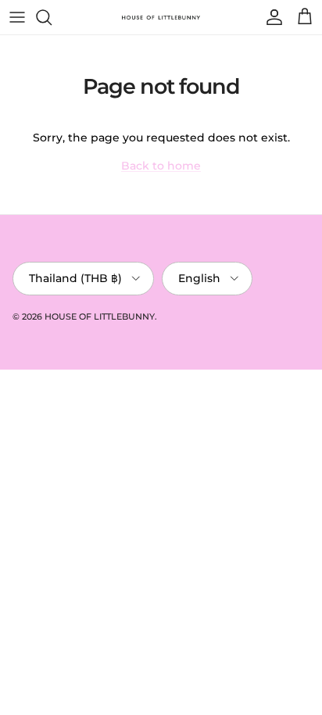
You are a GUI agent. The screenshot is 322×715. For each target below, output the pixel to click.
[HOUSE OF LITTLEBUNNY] (161, 17)
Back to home (161, 166)
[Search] (51, 17)
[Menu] (17, 17)
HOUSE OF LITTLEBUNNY (100, 316)
